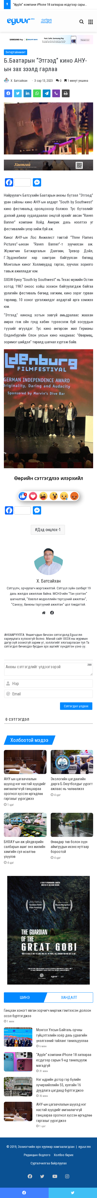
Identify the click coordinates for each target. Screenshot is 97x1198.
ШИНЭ (25, 997)
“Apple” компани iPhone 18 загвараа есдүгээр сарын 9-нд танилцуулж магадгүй (63, 1060)
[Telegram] (46, 93)
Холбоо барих (63, 1155)
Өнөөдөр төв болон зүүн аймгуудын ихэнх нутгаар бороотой (70, 847)
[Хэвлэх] (66, 93)
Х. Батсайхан (19, 81)
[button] (48, 39)
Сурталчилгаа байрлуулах (49, 1163)
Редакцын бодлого (37, 1155)
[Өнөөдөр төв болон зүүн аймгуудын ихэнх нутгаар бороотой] (72, 825)
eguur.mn (84, 1147)
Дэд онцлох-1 (49, 529)
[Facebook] (8, 93)
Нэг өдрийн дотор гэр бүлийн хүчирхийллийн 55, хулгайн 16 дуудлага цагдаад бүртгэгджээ (60, 1084)
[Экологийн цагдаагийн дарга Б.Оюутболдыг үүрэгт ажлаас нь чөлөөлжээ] (72, 762)
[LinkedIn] (27, 93)
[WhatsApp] (37, 93)
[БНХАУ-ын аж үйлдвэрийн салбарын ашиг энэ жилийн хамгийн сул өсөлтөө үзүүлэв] (25, 825)
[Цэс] (90, 23)
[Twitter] (18, 93)
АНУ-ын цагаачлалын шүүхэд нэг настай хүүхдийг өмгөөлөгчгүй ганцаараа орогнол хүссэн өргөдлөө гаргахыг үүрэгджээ (25, 789)
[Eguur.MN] (29, 21)
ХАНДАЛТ (69, 997)
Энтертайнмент (15, 52)
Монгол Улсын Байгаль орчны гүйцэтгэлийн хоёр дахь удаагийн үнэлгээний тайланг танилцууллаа (62, 1035)
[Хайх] (81, 23)
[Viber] (56, 93)
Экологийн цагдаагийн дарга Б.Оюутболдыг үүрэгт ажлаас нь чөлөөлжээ (72, 784)
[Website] (45, 613)
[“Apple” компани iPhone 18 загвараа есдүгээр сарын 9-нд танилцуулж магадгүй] (18, 1061)
